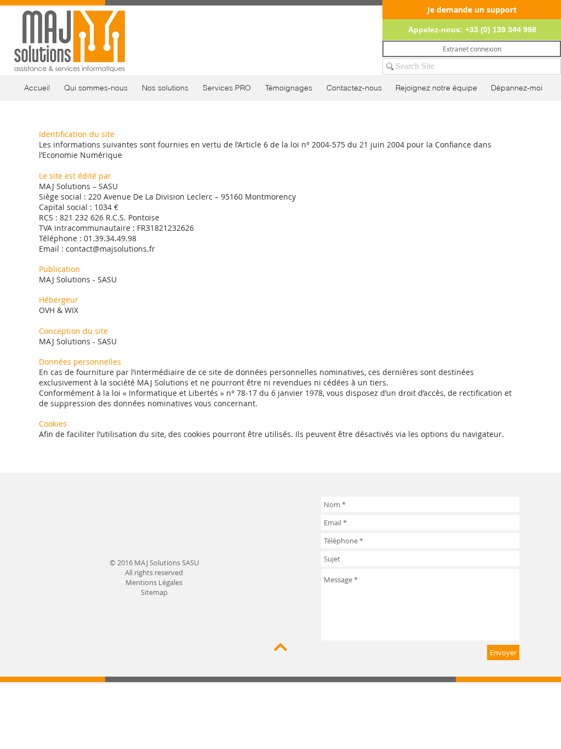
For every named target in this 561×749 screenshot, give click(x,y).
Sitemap (154, 592)
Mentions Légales (153, 582)
